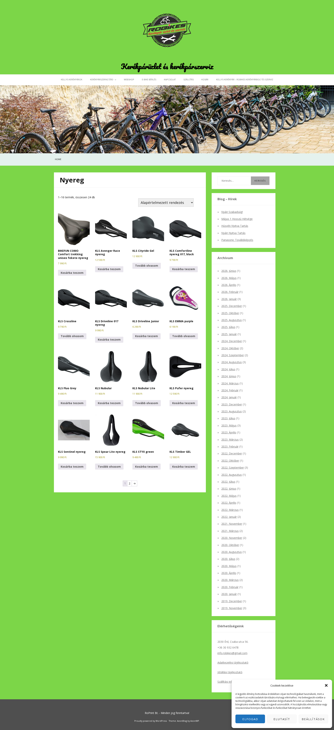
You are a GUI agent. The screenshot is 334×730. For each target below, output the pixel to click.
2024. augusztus (231, 362)
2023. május (229, 425)
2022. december (231, 453)
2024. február (230, 390)
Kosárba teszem (72, 273)
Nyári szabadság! (232, 212)
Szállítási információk (230, 681)
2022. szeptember (232, 467)
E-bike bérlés (149, 79)
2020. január (229, 594)
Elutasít (282, 719)
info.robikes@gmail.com (232, 653)
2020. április (228, 573)
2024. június (228, 376)
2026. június (228, 271)
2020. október (230, 545)
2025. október (230, 313)
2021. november (231, 524)
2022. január (229, 517)
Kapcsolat (170, 79)
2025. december (231, 306)
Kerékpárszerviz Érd (101, 79)
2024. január (229, 397)
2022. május (229, 496)
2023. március (230, 439)
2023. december (231, 404)
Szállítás (188, 79)
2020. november (231, 538)
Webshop (129, 79)
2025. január (229, 334)
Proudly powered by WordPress (150, 720)
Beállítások (313, 719)
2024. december (231, 341)
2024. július (228, 369)
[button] (326, 685)
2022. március (230, 510)
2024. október (230, 348)
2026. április (228, 285)
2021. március (230, 531)
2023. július (228, 418)
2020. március (230, 580)
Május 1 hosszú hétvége (237, 219)
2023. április (228, 432)
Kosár (204, 79)
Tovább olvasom (146, 265)
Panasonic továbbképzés (237, 240)
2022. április (228, 502)
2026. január (229, 299)
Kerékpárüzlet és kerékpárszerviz (167, 66)
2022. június (228, 488)
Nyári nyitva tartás (233, 233)
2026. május (229, 278)
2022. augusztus (231, 474)
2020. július (228, 559)
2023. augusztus (231, 411)
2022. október (230, 460)
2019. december (231, 601)
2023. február (230, 446)
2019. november (231, 608)
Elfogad (250, 719)
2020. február (230, 587)
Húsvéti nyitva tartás (234, 226)
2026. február (230, 292)
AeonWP (194, 720)
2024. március (230, 383)
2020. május (229, 566)
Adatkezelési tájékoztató (232, 662)
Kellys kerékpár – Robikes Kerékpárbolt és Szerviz (244, 79)
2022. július (228, 481)
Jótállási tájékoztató (229, 672)
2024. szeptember (232, 355)
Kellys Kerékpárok (71, 79)
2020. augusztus (231, 552)
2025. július (228, 327)
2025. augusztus (231, 320)
